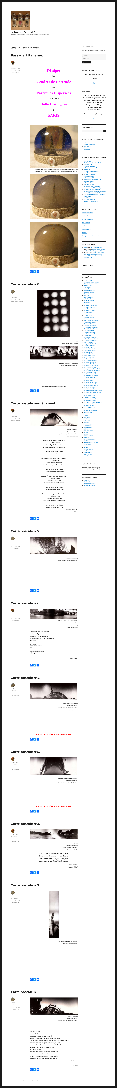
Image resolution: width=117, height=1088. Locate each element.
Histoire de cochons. (89, 317)
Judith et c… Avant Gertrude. (91, 178)
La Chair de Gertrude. (89, 181)
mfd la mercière (86, 222)
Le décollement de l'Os (89, 355)
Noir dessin (86, 422)
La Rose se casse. (88, 347)
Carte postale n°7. (25, 531)
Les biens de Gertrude (89, 359)
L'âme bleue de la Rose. (89, 324)
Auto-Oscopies (87, 161)
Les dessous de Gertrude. (90, 362)
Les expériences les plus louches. (92, 370)
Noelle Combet (86, 226)
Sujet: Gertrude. (88, 454)
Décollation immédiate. (89, 166)
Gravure (86, 314)
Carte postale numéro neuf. (33, 403)
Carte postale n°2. (25, 885)
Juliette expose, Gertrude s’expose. (92, 179)
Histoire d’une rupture (89, 176)
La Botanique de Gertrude (90, 337)
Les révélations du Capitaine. (91, 407)
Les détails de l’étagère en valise (92, 186)
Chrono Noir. (87, 294)
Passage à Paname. (27, 55)
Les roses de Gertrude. (89, 409)
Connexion (86, 480)
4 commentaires (15, 841)
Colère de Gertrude (88, 299)
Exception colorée (88, 304)
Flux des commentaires (90, 483)
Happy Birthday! (88, 315)
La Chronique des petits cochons (92, 339)
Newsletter (86, 198)
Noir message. (87, 425)
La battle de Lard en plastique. (91, 334)
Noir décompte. (87, 419)
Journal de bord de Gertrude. (91, 320)
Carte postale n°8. (25, 284)
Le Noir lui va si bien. (89, 357)
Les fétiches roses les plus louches (92, 374)
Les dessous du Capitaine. (90, 364)
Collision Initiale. (88, 164)
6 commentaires (15, 695)
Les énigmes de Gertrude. (90, 367)
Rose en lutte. (87, 447)
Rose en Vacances (88, 449)
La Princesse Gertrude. (89, 183)
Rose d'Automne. (88, 445)
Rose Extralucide (88, 451)
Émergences (87, 169)
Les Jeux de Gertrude (89, 380)
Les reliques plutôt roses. (90, 400)
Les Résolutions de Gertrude (91, 404)
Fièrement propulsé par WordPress (31, 1081)
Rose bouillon (87, 444)
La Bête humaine (86, 229)
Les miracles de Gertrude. (90, 384)
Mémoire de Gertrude (89, 412)
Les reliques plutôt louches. (90, 399)
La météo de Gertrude (89, 345)
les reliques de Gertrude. (90, 397)
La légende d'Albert (88, 342)
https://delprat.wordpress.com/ (90, 236)
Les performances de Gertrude (91, 389)
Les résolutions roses (89, 405)
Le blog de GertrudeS (23, 32)
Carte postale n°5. (25, 752)
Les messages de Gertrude (90, 382)
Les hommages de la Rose (90, 379)
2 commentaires (15, 548)
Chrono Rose (87, 295)
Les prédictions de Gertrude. (91, 394)
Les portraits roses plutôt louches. (92, 392)
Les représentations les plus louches (93, 402)
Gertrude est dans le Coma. (90, 305)
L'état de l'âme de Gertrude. (91, 330)
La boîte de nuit (87, 335)
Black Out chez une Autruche (91, 283)
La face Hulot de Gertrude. (90, 340)
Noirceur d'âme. (88, 427)
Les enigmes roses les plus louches (92, 369)
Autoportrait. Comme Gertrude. (91, 282)
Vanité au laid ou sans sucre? (91, 201)
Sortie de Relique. (88, 452)
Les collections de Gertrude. (91, 360)
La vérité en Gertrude (89, 184)
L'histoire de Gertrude (89, 332)
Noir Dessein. (87, 420)
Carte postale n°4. (25, 678)
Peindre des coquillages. (90, 199)
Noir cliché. (86, 415)
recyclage (86, 440)
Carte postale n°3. (25, 824)
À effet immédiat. (88, 280)
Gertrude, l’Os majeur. (89, 144)
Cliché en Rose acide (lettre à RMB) (92, 163)
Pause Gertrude (87, 432)
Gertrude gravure (88, 309)
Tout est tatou (87, 456)
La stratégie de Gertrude (90, 350)
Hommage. (86, 319)
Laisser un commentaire (17, 301)
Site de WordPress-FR (89, 485)
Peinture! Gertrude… (89, 435)
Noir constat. (87, 417)
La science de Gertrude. (89, 349)
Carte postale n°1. (25, 992)
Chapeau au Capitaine (89, 292)
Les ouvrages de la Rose (90, 387)
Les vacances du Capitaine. (90, 410)
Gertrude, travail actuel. (89, 174)
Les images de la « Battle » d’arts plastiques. (95, 188)
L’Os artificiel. (87, 149)
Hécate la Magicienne (87, 212)
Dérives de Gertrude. (89, 300)
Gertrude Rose (14, 66)
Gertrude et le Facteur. (89, 307)
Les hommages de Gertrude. (91, 375)
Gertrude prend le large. (90, 310)
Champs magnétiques (89, 290)
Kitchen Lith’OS (88, 148)
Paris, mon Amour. (15, 70)
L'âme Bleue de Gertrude (90, 322)
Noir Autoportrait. (88, 414)
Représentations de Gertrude (91, 442)
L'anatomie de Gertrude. (90, 325)
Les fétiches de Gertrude (90, 372)
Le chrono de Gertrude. (89, 354)
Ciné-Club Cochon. (88, 297)
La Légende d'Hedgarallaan (90, 344)
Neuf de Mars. (87, 196)
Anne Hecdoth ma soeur (88, 219)
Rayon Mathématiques (89, 439)
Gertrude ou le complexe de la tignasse (93, 173)
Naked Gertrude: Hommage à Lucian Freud (94, 194)
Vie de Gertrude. (88, 146)
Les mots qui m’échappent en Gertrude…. (94, 189)
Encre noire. (87, 302)
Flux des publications (89, 482)
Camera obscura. (88, 288)
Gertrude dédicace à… (90, 377)
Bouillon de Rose (88, 285)
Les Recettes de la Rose (89, 395)
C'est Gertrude (87, 287)
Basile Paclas (85, 216)
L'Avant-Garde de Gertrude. (91, 327)
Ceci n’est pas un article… (90, 143)
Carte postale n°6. (25, 603)
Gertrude (13, 295)
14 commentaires (15, 420)
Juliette (85, 247)
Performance (87, 437)
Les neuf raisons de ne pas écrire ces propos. (95, 191)
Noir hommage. (88, 424)
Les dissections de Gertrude (91, 365)
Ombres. (86, 429)
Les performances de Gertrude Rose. (93, 390)
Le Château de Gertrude (89, 352)
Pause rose (86, 434)
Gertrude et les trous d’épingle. (91, 171)
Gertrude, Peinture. (88, 312)
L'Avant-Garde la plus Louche (91, 329)
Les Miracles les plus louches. (91, 385)
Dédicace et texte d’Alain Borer (91, 168)
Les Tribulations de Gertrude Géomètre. (94, 193)
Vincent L (84, 232)
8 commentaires (15, 72)
